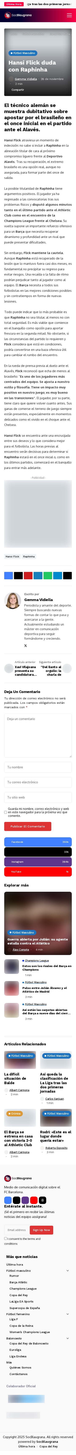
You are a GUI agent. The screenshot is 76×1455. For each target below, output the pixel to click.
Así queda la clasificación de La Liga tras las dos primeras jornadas (54, 1083)
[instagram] (25, 1200)
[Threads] (42, 1200)
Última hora (14, 1264)
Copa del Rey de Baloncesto (29, 1343)
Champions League (23, 1288)
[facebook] (8, 1200)
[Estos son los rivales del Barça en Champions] (11, 966)
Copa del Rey (19, 1295)
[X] (16, 1200)
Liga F (14, 1319)
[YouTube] (34, 1200)
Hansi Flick (12, 556)
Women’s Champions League (30, 1332)
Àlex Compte (21, 949)
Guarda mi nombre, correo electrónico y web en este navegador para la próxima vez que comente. (38, 812)
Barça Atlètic (18, 1282)
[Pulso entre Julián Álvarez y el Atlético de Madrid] (11, 988)
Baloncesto (14, 1338)
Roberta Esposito (56, 1148)
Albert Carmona (19, 1090)
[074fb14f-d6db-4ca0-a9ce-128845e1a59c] (38, 514)
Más (9, 1362)
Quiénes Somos (20, 1367)
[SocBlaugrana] (18, 15)
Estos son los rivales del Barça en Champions (46, 967)
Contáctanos (18, 1374)
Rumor (14, 1275)
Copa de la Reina (21, 1325)
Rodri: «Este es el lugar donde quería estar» (55, 1136)
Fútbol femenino (18, 1314)
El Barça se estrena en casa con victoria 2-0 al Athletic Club (18, 1138)
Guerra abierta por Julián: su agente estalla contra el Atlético (37, 941)
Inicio (14, 34)
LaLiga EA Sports (21, 1301)
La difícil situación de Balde (15, 1078)
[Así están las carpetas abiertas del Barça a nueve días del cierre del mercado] (11, 1010)
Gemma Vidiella (26, 79)
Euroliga (15, 1349)
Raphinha (29, 556)
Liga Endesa (18, 1356)
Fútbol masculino (33, 34)
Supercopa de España (25, 1308)
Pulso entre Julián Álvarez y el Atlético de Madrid (44, 989)
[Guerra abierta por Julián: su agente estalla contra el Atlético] (38, 923)
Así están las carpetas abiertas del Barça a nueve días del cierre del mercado (46, 1011)
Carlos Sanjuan (54, 1098)
